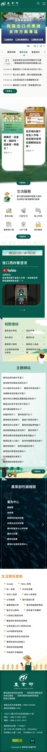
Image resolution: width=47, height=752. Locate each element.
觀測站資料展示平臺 (12, 378)
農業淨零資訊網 (31, 388)
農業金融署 (12, 539)
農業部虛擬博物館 (10, 278)
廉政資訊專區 (11, 331)
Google (10, 584)
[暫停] (20, 175)
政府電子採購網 (33, 610)
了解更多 (8, 91)
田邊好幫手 (8, 414)
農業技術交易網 (10, 425)
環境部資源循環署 (15, 647)
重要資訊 (35, 52)
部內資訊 (9, 337)
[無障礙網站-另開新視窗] (17, 741)
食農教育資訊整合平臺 (13, 393)
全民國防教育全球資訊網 (18, 636)
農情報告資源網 (10, 420)
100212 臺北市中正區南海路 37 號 (19, 714)
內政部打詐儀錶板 (15, 652)
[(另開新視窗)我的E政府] (32, 741)
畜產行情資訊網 (29, 420)
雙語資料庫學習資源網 (17, 621)
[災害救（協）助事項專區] (22, 253)
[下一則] (44, 52)
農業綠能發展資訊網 (12, 462)
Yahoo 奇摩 (26, 584)
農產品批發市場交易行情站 (15, 404)
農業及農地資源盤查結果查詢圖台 (18, 435)
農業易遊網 (8, 446)
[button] (23, 175)
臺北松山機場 (13, 610)
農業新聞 (11, 52)
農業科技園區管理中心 (17, 544)
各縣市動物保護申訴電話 (28, 695)
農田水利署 (12, 534)
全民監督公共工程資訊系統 (19, 626)
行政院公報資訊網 (15, 615)
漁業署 (10, 513)
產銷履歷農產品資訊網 (13, 430)
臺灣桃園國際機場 (34, 605)
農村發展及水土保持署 (17, 528)
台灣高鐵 (11, 600)
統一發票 (11, 589)
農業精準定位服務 (33, 351)
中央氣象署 (27, 589)
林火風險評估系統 (11, 388)
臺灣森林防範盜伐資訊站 (14, 383)
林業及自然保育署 (15, 523)
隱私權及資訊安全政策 (13, 693)
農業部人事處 (32, 344)
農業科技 (30, 337)
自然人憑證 (12, 594)
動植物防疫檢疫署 (15, 518)
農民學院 (32, 430)
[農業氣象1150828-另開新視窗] (21, 291)
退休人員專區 (30, 594)
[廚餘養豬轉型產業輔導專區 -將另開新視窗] (23, 28)
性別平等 (30, 331)
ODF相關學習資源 (15, 631)
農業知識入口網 (10, 441)
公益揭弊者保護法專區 (12, 351)
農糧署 (10, 507)
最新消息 (23, 52)
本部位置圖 (8, 695)
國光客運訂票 (28, 600)
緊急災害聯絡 (9, 698)
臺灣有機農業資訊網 (31, 441)
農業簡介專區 (11, 344)
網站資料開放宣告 (35, 693)
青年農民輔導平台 (11, 409)
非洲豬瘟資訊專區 (11, 457)
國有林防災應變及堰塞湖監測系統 (18, 399)
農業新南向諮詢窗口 (16, 642)
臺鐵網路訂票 (13, 605)
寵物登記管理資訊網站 (13, 451)
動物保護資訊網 (25, 446)
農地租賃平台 (24, 414)
